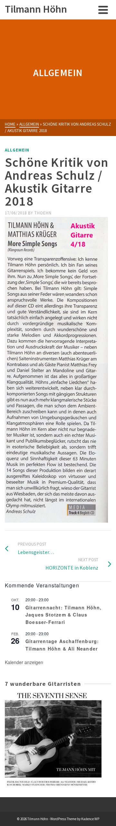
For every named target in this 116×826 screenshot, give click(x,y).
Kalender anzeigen (24, 662)
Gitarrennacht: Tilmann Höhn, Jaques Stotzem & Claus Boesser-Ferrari (63, 614)
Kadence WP (90, 819)
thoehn (43, 213)
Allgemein (17, 150)
